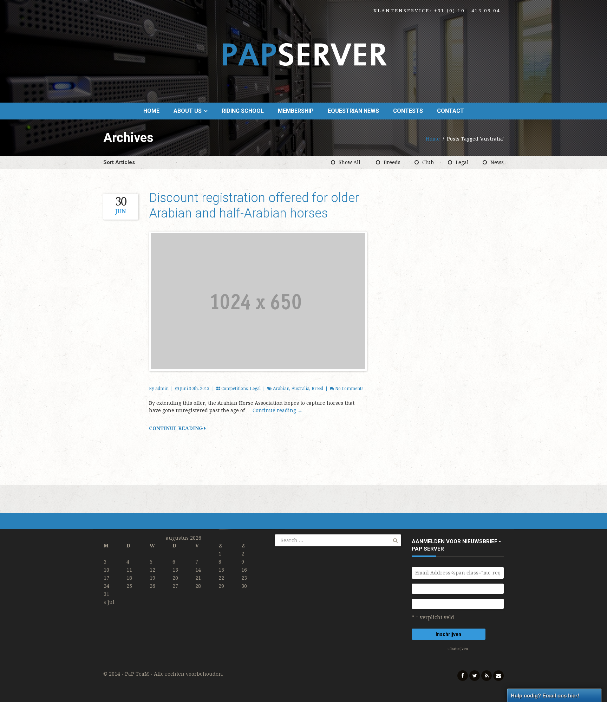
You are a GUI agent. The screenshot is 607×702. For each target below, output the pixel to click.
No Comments (349, 388)
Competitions (234, 388)
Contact (450, 111)
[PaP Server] (303, 54)
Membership (296, 111)
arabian (281, 388)
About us (188, 111)
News (497, 162)
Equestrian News (353, 111)
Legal (462, 162)
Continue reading (277, 410)
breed (317, 388)
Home (151, 111)
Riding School (243, 111)
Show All (349, 162)
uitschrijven (458, 648)
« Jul (109, 602)
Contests (408, 111)
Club (428, 162)
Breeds (392, 162)
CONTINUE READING (176, 428)
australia (300, 388)
